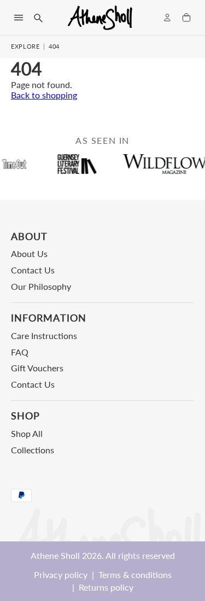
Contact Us (33, 270)
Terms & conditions (135, 574)
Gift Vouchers (37, 368)
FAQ (19, 352)
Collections (32, 450)
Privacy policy (60, 574)
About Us (29, 253)
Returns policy (106, 587)
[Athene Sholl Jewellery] (100, 17)
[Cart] (186, 17)
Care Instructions (44, 335)
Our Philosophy (41, 286)
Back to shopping (44, 95)
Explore (25, 46)
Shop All (27, 433)
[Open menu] (18, 17)
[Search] (37, 17)
